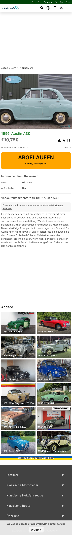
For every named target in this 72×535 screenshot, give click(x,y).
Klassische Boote (18, 505)
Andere (7, 307)
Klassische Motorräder (22, 485)
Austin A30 (27, 68)
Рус (68, 2)
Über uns (13, 516)
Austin (14, 68)
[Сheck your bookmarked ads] (55, 8)
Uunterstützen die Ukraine (36, 458)
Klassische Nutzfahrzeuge (25, 495)
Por (61, 2)
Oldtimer (12, 475)
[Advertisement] (36, 40)
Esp (39, 2)
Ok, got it (36, 529)
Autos (4, 68)
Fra (55, 2)
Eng (33, 2)
